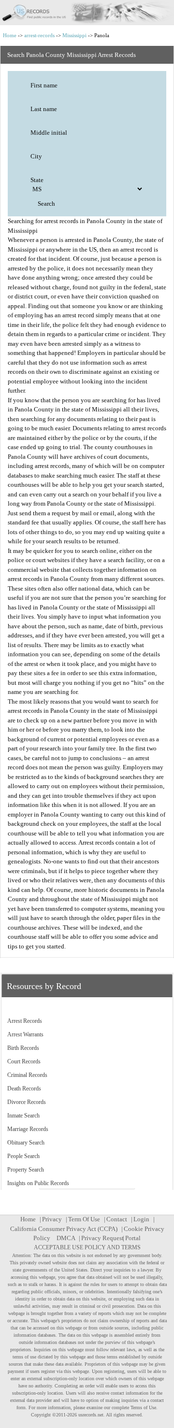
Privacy (52, 1219)
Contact (116, 1219)
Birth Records (23, 1048)
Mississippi (74, 35)
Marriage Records (27, 1129)
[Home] (87, 12)
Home (9, 35)
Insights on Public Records (38, 1183)
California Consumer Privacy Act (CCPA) (63, 1228)
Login (141, 1219)
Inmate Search (23, 1115)
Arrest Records (24, 1021)
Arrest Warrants (25, 1034)
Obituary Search (25, 1142)
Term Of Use (84, 1219)
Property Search (25, 1169)
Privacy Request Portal (111, 1238)
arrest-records (39, 35)
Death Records (24, 1088)
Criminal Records (27, 1075)
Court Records (24, 1061)
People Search (23, 1156)
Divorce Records (26, 1102)
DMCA (66, 1238)
